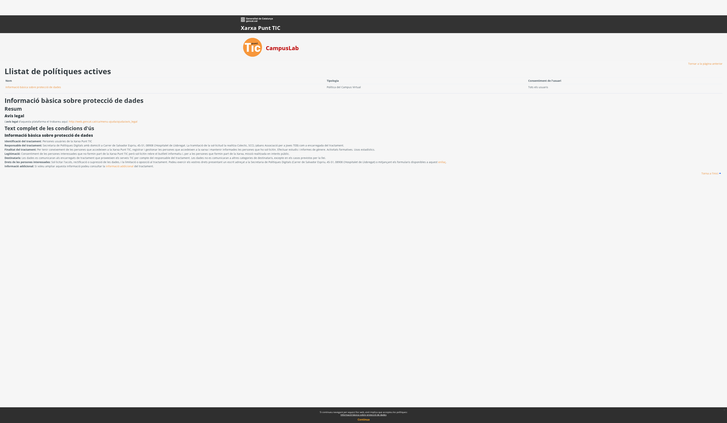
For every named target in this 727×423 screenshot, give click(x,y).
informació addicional (119, 166)
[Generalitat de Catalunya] (257, 19)
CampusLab (282, 48)
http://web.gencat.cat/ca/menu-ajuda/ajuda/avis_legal (103, 121)
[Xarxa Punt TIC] (252, 47)
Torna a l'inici (710, 173)
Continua (364, 419)
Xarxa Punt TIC (260, 27)
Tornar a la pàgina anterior (705, 63)
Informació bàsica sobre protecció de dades (364, 414)
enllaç (442, 162)
